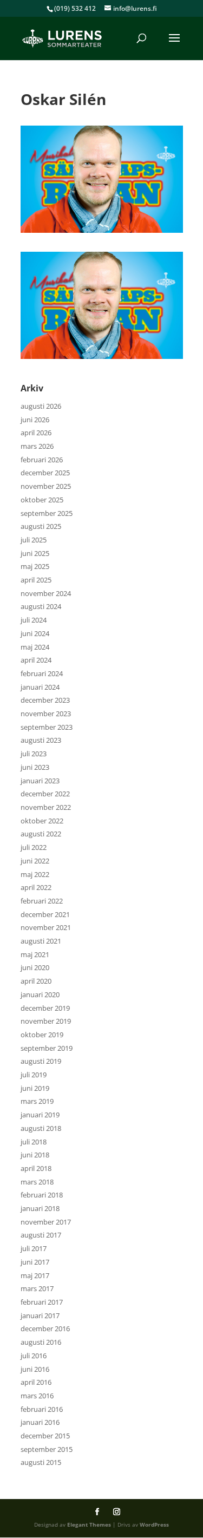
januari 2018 (40, 1208)
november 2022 (46, 807)
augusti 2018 (41, 1128)
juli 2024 (34, 620)
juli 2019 (34, 1074)
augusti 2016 (41, 1342)
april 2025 (36, 580)
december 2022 (45, 794)
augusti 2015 (41, 1462)
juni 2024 (35, 633)
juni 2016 (35, 1369)
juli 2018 (34, 1142)
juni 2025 (35, 553)
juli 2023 (34, 753)
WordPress (154, 1524)
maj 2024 (35, 647)
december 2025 (45, 472)
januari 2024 (40, 687)
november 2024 (46, 593)
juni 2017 (35, 1262)
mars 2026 (37, 446)
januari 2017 (40, 1315)
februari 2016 (42, 1409)
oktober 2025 (42, 500)
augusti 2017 (41, 1235)
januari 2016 (40, 1422)
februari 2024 (42, 673)
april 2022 (36, 887)
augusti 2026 (41, 406)
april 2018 (36, 1168)
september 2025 (47, 513)
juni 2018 (35, 1155)
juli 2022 (34, 847)
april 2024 (36, 660)
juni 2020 (35, 967)
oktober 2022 (42, 821)
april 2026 (36, 432)
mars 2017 (37, 1288)
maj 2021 (35, 954)
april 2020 (36, 981)
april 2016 (36, 1382)
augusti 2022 (41, 834)
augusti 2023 (41, 740)
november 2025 (46, 486)
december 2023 (45, 700)
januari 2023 (40, 781)
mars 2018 (37, 1182)
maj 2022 (35, 874)
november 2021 (46, 927)
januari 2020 (40, 994)
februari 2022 (42, 901)
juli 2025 (34, 540)
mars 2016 (37, 1395)
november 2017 (46, 1222)
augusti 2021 (41, 941)
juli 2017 (34, 1248)
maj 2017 (35, 1275)
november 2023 (46, 713)
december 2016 (45, 1328)
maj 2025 (35, 566)
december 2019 (45, 1008)
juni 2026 (35, 419)
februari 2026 (42, 459)
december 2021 (45, 914)
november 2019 (46, 1021)
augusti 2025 (41, 526)
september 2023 (47, 727)
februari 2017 (42, 1302)
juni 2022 (35, 861)
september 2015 (47, 1449)
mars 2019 (37, 1101)
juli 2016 (34, 1355)
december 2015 (45, 1436)
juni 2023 (35, 767)
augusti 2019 (41, 1061)
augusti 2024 (41, 606)
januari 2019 (40, 1115)
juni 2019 (35, 1088)
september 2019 (47, 1048)
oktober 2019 (42, 1034)
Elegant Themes (89, 1524)
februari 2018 (42, 1195)
